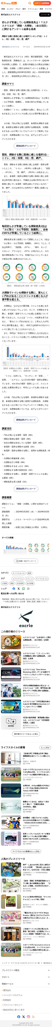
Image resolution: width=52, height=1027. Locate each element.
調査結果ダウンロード (26, 146)
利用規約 (6, 1000)
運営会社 (6, 990)
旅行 (24, 9)
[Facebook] (14, 588)
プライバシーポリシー (12, 1005)
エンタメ (10, 9)
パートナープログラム (12, 995)
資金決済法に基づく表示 (13, 1010)
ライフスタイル (19, 573)
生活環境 (20, 583)
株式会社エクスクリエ (10, 47)
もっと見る (45, 748)
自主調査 (30, 583)
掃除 (12, 583)
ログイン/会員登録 (42, 3)
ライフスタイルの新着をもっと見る (26, 851)
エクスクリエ (18, 579)
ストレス (29, 579)
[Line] (23, 588)
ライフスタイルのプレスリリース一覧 (25, 963)
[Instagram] (28, 1016)
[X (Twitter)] (18, 588)
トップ (4, 963)
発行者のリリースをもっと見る (26, 734)
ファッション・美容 (35, 9)
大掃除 (4, 583)
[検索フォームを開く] (29, 3)
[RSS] (33, 1016)
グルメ (18, 9)
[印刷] (28, 588)
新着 (3, 9)
